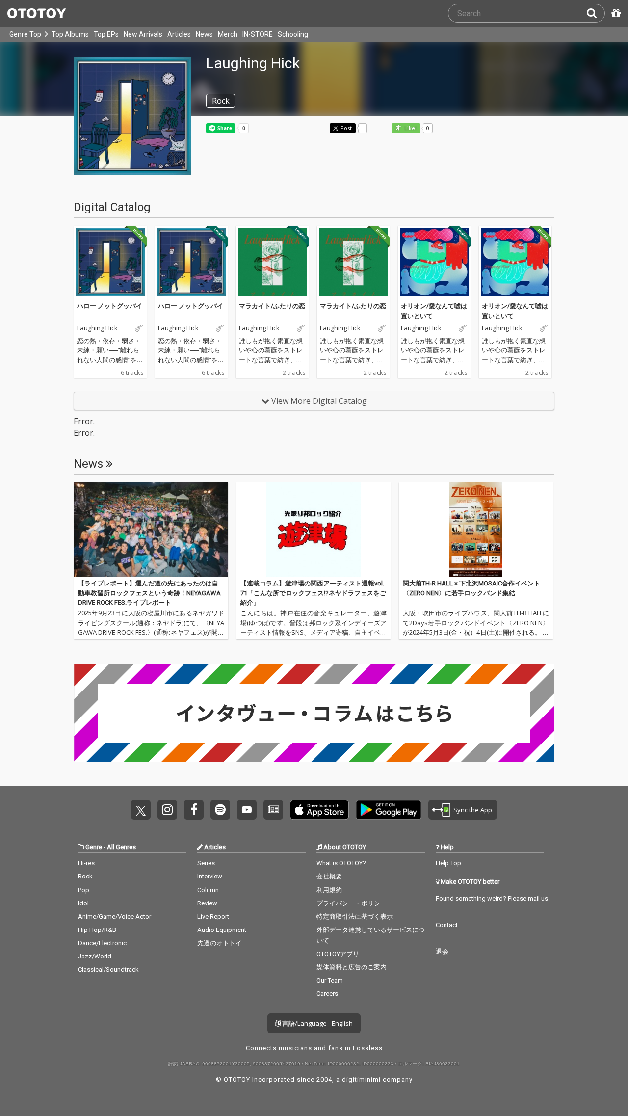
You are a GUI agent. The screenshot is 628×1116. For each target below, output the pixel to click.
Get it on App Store (319, 810)
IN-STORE (257, 34)
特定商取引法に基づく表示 (354, 916)
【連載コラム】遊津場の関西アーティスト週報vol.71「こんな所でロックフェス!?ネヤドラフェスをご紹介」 (313, 593)
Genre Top (25, 34)
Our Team (329, 980)
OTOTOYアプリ (337, 953)
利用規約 (329, 890)
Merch (227, 34)
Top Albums (70, 34)
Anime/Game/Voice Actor (114, 916)
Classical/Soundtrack (108, 969)
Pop (83, 890)
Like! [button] (410, 128)
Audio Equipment (221, 929)
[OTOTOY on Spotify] (220, 810)
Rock (85, 876)
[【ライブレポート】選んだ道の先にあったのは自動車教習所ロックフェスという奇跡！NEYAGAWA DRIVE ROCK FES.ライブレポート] (151, 529)
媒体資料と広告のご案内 (351, 967)
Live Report (213, 916)
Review (207, 903)
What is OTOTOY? (341, 863)
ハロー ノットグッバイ (109, 305)
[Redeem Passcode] (615, 13)
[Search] (595, 13)
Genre (93, 846)
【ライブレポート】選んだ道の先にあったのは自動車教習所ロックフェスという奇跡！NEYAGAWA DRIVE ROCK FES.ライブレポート (149, 593)
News (204, 34)
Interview (209, 876)
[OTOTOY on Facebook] (194, 810)
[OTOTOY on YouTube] (247, 810)
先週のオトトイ (219, 943)
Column (208, 890)
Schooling (293, 34)
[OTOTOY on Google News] (273, 810)
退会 (442, 951)
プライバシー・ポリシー (351, 903)
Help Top (448, 863)
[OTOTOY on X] (141, 810)
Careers (327, 993)
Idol (83, 903)
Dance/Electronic (102, 943)
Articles (179, 34)
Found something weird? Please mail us (492, 898)
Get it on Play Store (388, 810)
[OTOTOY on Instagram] (167, 810)
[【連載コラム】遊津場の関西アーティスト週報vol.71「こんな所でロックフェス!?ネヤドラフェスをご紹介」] (313, 529)
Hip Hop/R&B (97, 929)
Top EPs (106, 34)
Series (206, 863)
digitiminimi (361, 1079)
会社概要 (329, 876)
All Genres (121, 846)
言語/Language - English (317, 1023)
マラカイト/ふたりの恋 (272, 305)
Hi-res (86, 863)
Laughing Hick (97, 328)
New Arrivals (143, 34)
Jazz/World (94, 956)
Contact (447, 925)
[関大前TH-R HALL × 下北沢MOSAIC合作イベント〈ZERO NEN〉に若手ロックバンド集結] (476, 529)
